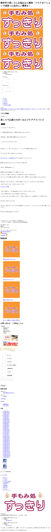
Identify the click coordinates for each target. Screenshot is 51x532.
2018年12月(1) (6, 420)
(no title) (5, 396)
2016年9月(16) (6, 440)
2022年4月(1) (6, 416)
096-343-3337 (9, 520)
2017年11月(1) (6, 432)
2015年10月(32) (6, 455)
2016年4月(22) (6, 447)
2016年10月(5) (6, 439)
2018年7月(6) (6, 426)
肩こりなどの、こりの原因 (7, 158)
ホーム (4, 98)
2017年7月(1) (6, 433)
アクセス (5, 99)
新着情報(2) (6, 404)
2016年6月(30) (6, 444)
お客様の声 (5, 482)
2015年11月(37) (6, 454)
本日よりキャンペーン (8, 279)
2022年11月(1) (6, 414)
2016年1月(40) (6, 451)
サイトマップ (6, 489)
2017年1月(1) (6, 434)
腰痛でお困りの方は (8, 299)
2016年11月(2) (6, 437)
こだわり (5, 100)
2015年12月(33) (6, 452)
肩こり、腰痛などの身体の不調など (11, 320)
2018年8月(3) (6, 425)
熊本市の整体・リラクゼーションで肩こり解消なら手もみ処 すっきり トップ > (20, 108)
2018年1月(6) (6, 429)
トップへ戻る (4, 474)
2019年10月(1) (6, 419)
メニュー (5, 102)
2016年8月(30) (6, 441)
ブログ (40, 108)
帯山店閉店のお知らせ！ (9, 392)
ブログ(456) (6, 405)
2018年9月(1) (6, 423)
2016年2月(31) (6, 450)
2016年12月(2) (6, 436)
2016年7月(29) (6, 443)
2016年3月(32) (6, 448)
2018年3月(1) (6, 427)
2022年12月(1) (6, 412)
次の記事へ (3, 235)
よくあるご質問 (7, 105)
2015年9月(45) (6, 457)
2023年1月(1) (6, 411)
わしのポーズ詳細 (5, 186)
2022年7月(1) (6, 415)
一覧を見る (3, 398)
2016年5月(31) (6, 445)
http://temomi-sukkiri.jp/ (6, 231)
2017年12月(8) (6, 430)
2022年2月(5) (6, 418)
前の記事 (4, 233)
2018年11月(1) (6, 422)
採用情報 (5, 485)
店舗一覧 (5, 103)
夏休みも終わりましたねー (9, 259)
